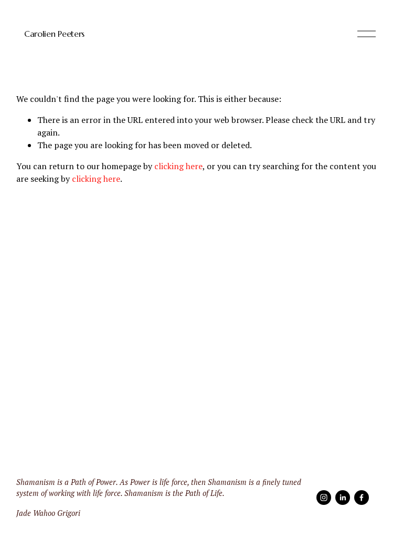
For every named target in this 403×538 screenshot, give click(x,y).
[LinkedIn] (342, 497)
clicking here (178, 166)
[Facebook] (361, 497)
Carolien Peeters (54, 33)
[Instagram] (323, 497)
